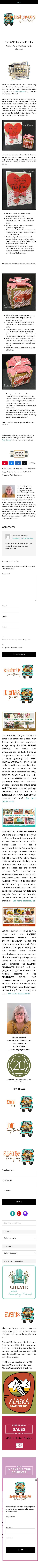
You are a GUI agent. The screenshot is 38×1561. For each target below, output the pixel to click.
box (15, 472)
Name (4, 606)
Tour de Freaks (30, 468)
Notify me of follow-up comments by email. (16, 640)
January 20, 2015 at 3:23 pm (22, 538)
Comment (6, 574)
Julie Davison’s (20, 91)
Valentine (18, 475)
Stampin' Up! (7, 475)
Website (4, 627)
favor (20, 472)
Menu (19, 2)
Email (4, 616)
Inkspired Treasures (19, 19)
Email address (8, 1170)
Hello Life (27, 472)
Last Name (6, 1190)
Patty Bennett (6, 440)
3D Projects (18, 468)
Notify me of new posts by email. (13, 647)
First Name (7, 1180)
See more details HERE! (24, 900)
